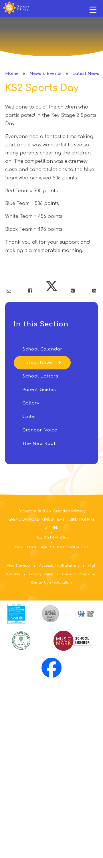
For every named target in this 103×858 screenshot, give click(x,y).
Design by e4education (51, 582)
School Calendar (42, 349)
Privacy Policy (41, 574)
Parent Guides (39, 389)
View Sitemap (18, 566)
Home (12, 73)
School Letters (40, 376)
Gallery (30, 403)
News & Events (45, 73)
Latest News (85, 73)
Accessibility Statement (59, 566)
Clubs (29, 416)
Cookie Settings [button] (75, 574)
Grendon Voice (40, 430)
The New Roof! (39, 443)
